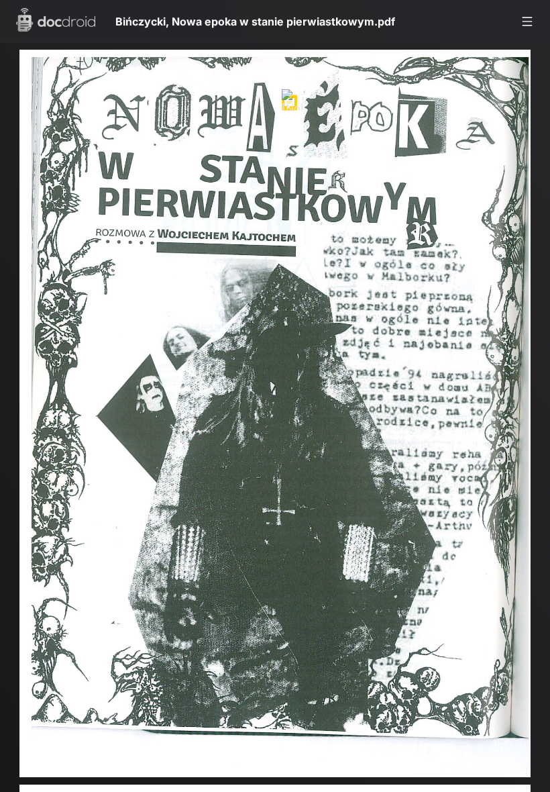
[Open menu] (527, 21)
